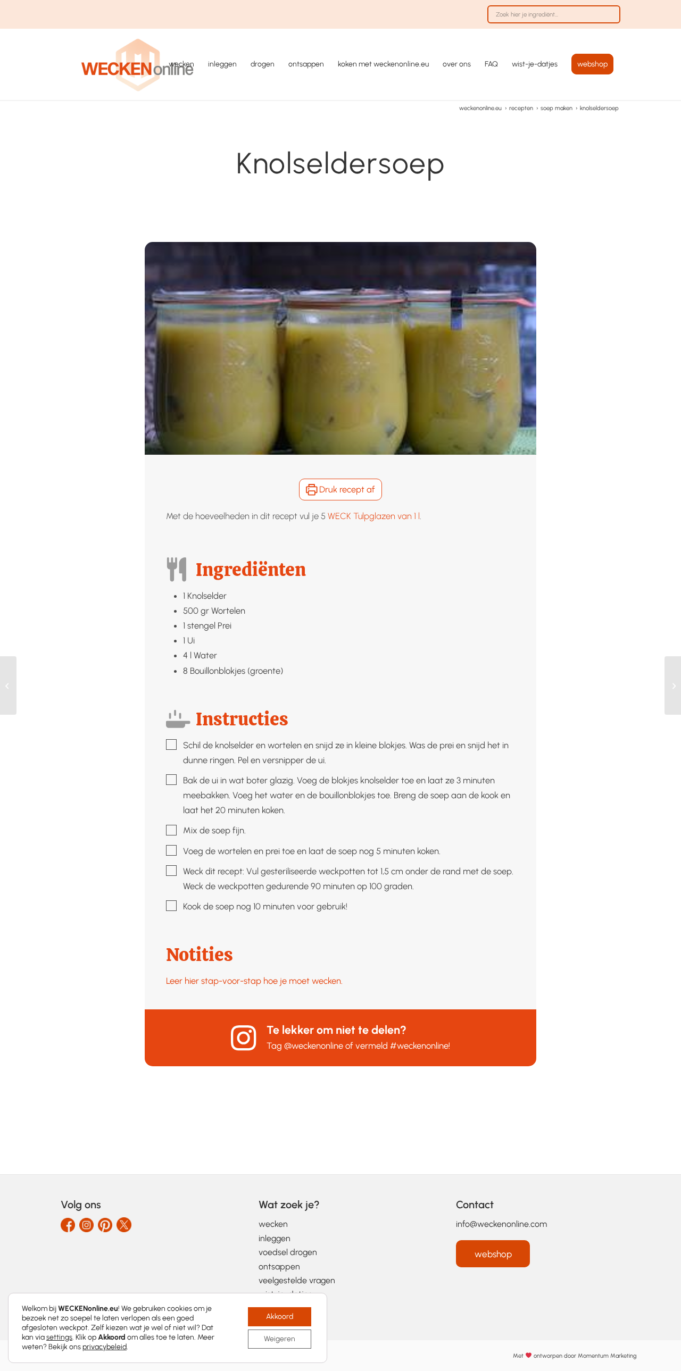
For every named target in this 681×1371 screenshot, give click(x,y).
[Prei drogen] (8, 685)
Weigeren (279, 1338)
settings (59, 1337)
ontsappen (279, 1266)
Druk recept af (346, 489)
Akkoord (279, 1316)
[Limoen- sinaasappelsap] (673, 685)
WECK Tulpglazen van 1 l (374, 516)
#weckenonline (419, 1045)
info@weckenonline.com (501, 1224)
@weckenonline (313, 1045)
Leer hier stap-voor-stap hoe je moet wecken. (254, 980)
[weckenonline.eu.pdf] (138, 64)
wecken (273, 1224)
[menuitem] (551, 19)
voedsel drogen (288, 1252)
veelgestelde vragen (297, 1280)
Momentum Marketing (607, 1355)
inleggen (274, 1238)
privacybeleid (104, 1346)
